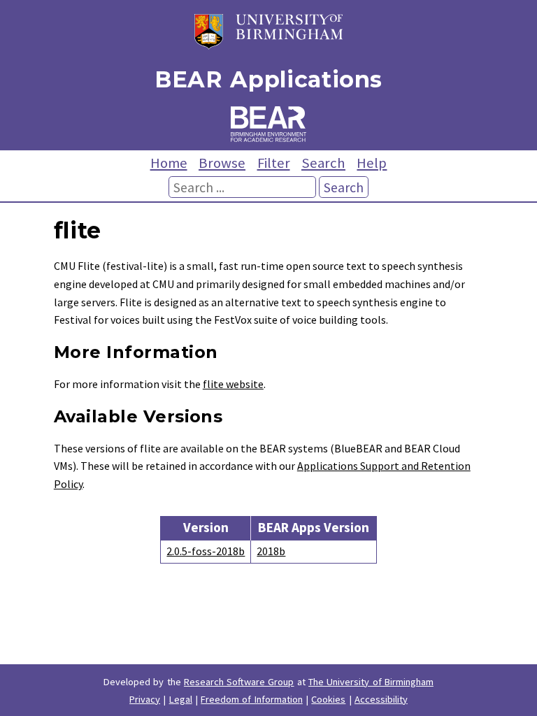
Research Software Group (239, 681)
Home (168, 163)
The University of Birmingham (371, 681)
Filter (273, 163)
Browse (222, 163)
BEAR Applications (268, 79)
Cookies (328, 699)
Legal (180, 699)
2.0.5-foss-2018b (205, 551)
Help (372, 163)
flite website (233, 384)
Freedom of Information (252, 699)
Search (323, 163)
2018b (271, 551)
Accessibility (381, 699)
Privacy (144, 699)
